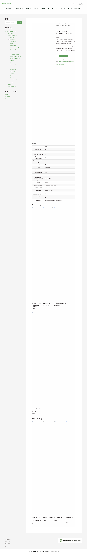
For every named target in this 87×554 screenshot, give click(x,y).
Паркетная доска (19, 8)
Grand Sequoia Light (14, 54)
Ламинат (44, 8)
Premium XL (13, 69)
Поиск (20, 22)
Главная (57, 23)
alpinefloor (65, 61)
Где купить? (6, 12)
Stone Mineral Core (14, 80)
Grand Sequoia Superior (15, 56)
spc (68, 61)
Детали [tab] (34, 143)
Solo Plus (12, 77)
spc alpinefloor (60, 62)
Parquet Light (13, 65)
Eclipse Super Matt (14, 47)
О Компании (77, 8)
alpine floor (61, 61)
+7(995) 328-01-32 (74, 4)
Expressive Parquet (14, 49)
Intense (12, 60)
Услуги (57, 8)
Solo (11, 75)
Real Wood (12, 71)
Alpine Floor (12, 39)
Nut (11, 62)
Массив (27, 8)
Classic (12, 43)
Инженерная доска (7, 8)
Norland (11, 82)
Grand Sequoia (13, 52)
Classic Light (13, 45)
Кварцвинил (35, 8)
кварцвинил (61, 64)
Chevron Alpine (13, 41)
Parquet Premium (14, 67)
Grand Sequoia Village (15, 58)
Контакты (70, 8)
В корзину (63, 55)
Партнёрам (63, 8)
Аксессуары (50, 8)
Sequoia (12, 73)
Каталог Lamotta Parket (10, 31)
